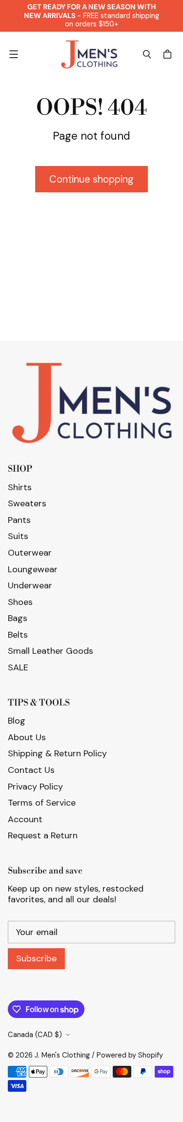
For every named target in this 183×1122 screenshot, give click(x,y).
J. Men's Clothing (62, 1055)
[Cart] (169, 54)
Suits (18, 536)
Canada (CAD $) (35, 1034)
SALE (18, 667)
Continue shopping (91, 179)
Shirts (20, 487)
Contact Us (31, 770)
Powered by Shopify (130, 1055)
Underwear (30, 585)
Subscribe (36, 958)
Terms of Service (42, 803)
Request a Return (43, 835)
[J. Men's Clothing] (89, 54)
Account (25, 819)
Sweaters (27, 503)
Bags (17, 618)
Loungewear (33, 569)
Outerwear (30, 553)
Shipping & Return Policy (57, 753)
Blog (16, 721)
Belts (18, 635)
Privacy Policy (35, 786)
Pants (19, 520)
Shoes (20, 602)
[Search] (147, 54)
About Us (27, 737)
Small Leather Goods (50, 651)
